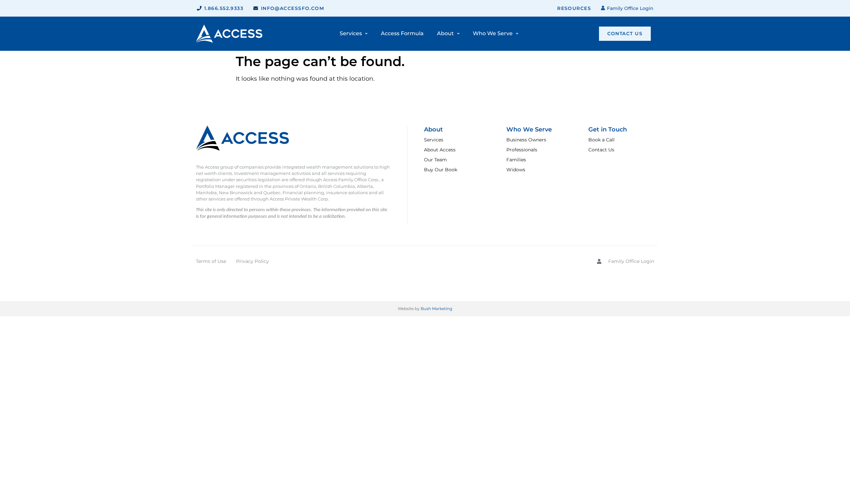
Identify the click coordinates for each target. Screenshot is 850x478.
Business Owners (526, 140)
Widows (515, 170)
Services (433, 140)
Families (516, 160)
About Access (440, 150)
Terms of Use (211, 261)
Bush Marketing (436, 308)
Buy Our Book (440, 170)
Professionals (521, 150)
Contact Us (601, 150)
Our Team (435, 160)
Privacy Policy (252, 261)
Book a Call (601, 140)
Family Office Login (630, 8)
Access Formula (402, 33)
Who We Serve (493, 33)
